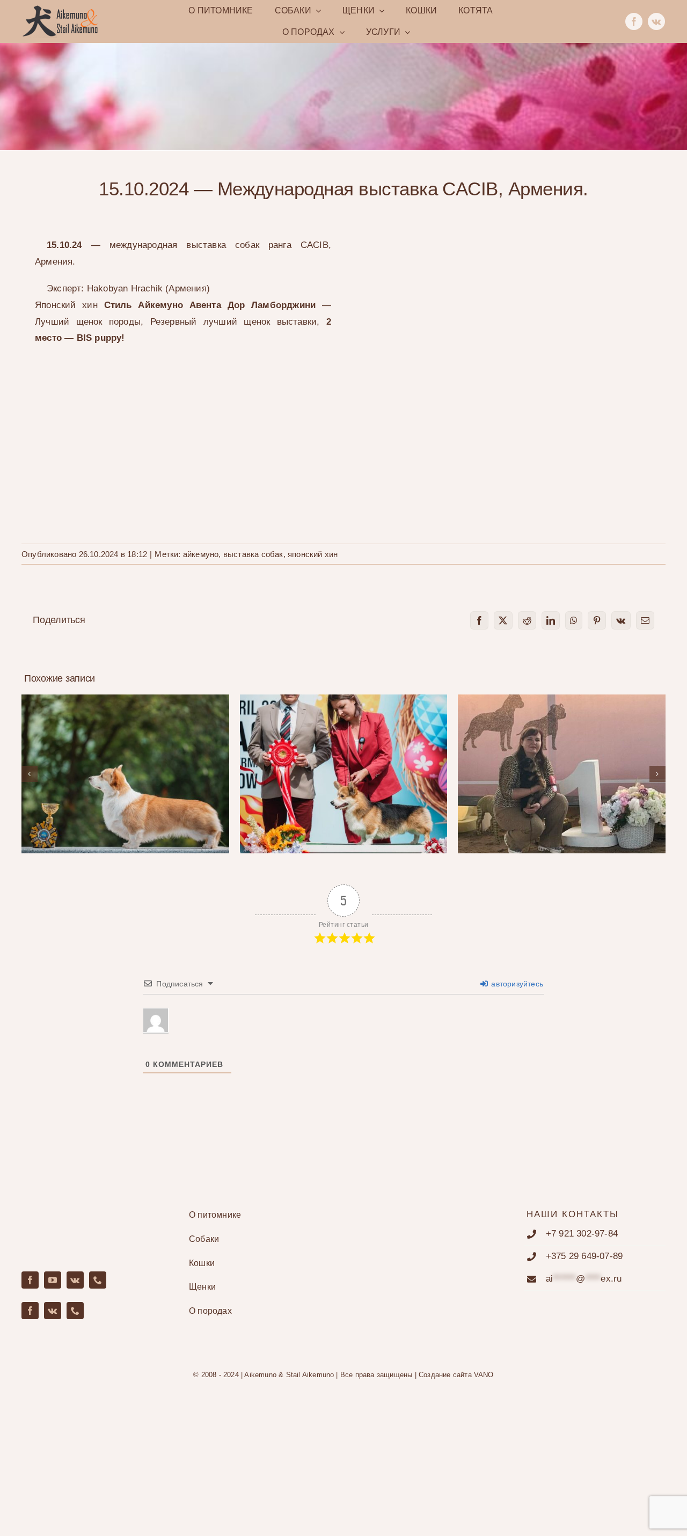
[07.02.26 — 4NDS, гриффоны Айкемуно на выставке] (562, 773)
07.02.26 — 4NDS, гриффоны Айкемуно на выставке (561, 758)
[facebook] (633, 21)
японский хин (313, 554)
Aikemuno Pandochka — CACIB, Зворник (125, 764)
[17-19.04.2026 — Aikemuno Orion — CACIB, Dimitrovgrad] (344, 773)
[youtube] (52, 1280)
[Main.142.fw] (60, 9)
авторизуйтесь (516, 983)
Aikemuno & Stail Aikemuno (289, 1375)
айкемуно (201, 554)
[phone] (97, 1280)
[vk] (656, 21)
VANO (484, 1375)
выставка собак (253, 554)
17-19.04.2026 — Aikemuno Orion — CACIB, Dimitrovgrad (343, 758)
